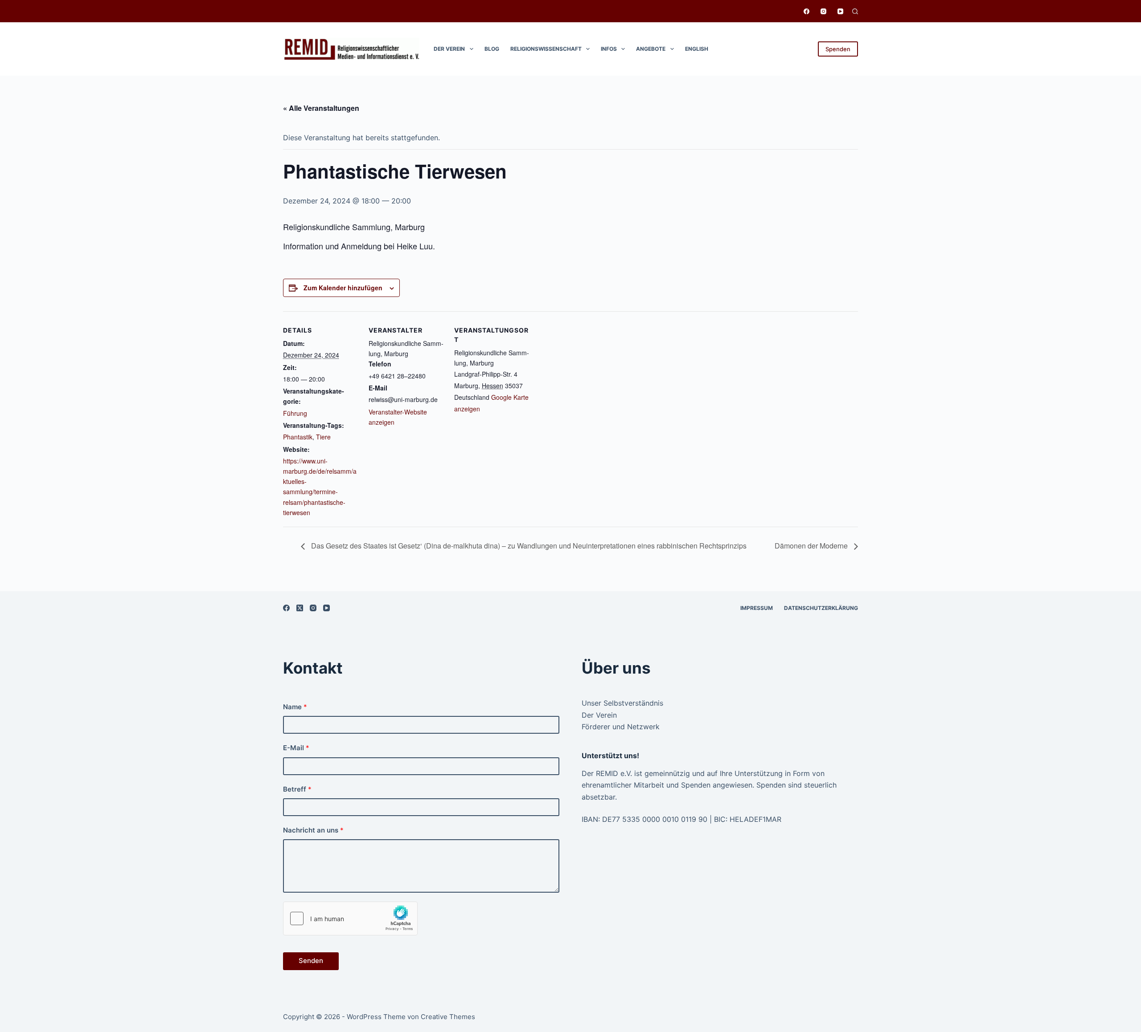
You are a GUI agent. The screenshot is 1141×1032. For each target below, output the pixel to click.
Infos (609, 48)
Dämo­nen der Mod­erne (812, 545)
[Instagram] (823, 11)
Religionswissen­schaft (546, 48)
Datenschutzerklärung (821, 608)
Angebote (650, 48)
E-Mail (296, 748)
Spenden (837, 49)
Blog (491, 48)
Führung (295, 413)
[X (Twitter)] (299, 608)
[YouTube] (840, 11)
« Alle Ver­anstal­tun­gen (321, 108)
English (696, 48)
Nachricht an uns (313, 830)
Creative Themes (448, 1016)
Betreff (297, 789)
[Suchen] (855, 11)
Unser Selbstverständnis (622, 703)
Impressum (756, 608)
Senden (311, 960)
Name (295, 707)
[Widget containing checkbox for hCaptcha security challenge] (350, 918)
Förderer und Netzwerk (621, 726)
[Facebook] (806, 11)
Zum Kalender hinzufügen (343, 287)
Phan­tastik (297, 436)
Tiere (323, 436)
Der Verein (449, 48)
